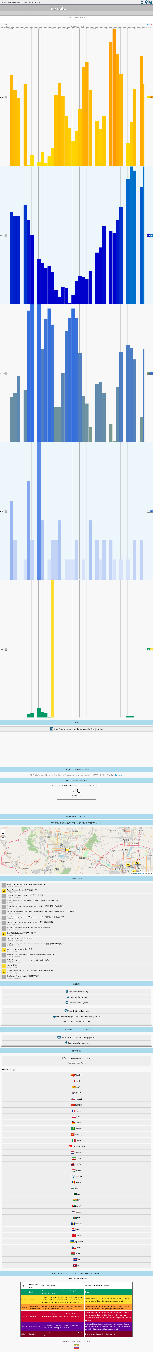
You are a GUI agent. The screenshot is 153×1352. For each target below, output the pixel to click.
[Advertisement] (67, 749)
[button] (67, 851)
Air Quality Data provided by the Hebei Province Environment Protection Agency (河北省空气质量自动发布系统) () (76, 775)
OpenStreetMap (140, 873)
